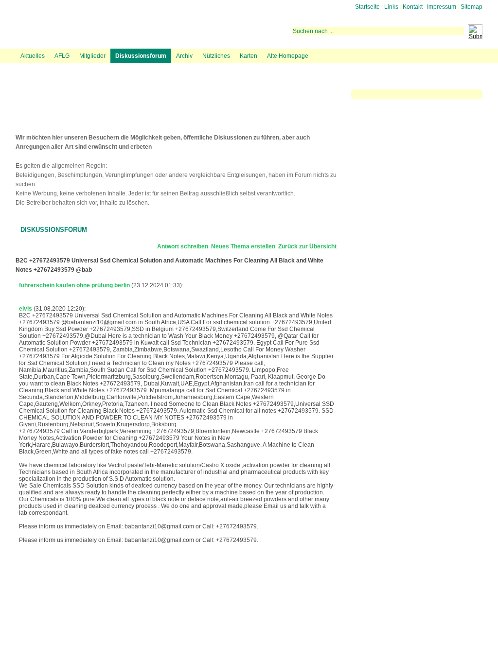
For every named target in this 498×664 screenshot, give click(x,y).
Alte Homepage (287, 55)
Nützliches (216, 55)
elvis (25, 308)
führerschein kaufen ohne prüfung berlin (74, 285)
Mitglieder (92, 55)
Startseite (367, 6)
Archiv (184, 55)
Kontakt (413, 6)
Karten (248, 55)
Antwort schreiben (182, 246)
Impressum (441, 6)
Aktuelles (32, 55)
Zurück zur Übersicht (307, 246)
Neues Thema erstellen (243, 246)
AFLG (62, 55)
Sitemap (471, 6)
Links (391, 6)
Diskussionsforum (140, 55)
